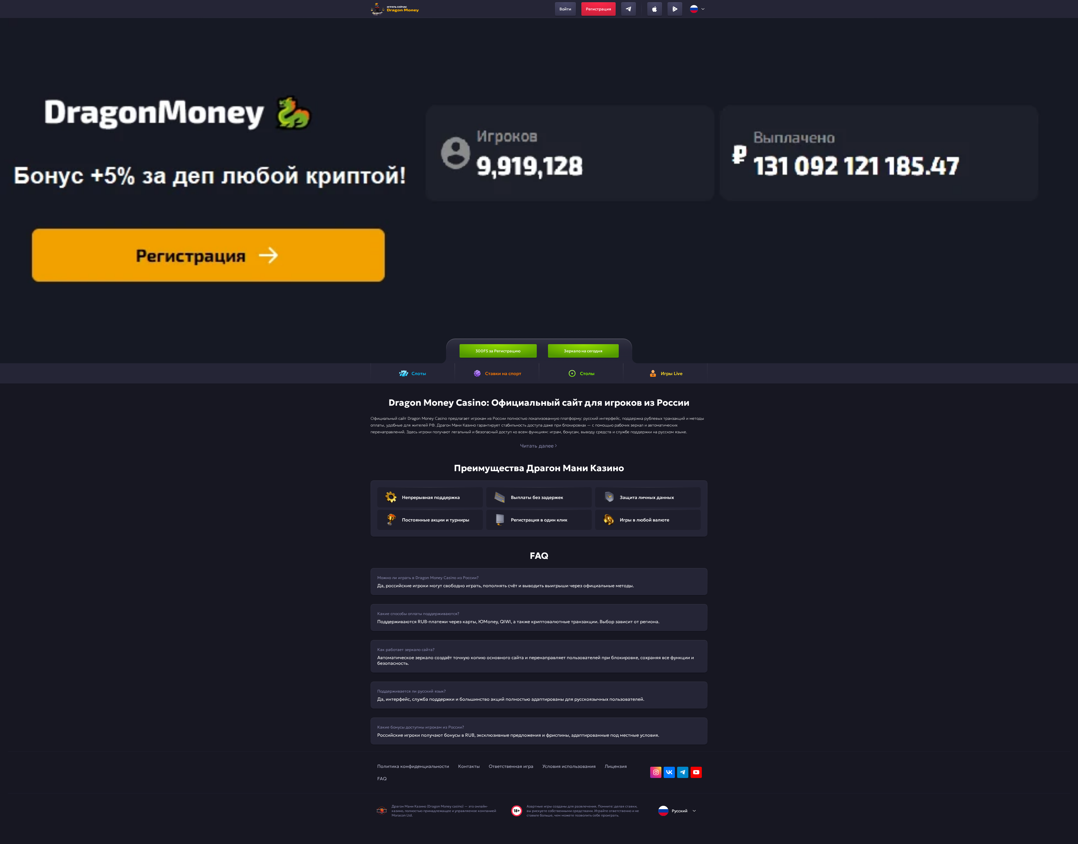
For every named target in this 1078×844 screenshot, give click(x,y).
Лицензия (616, 766)
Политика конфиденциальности (413, 766)
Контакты (469, 766)
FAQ (382, 778)
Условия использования (569, 766)
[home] (396, 9)
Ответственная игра (511, 766)
